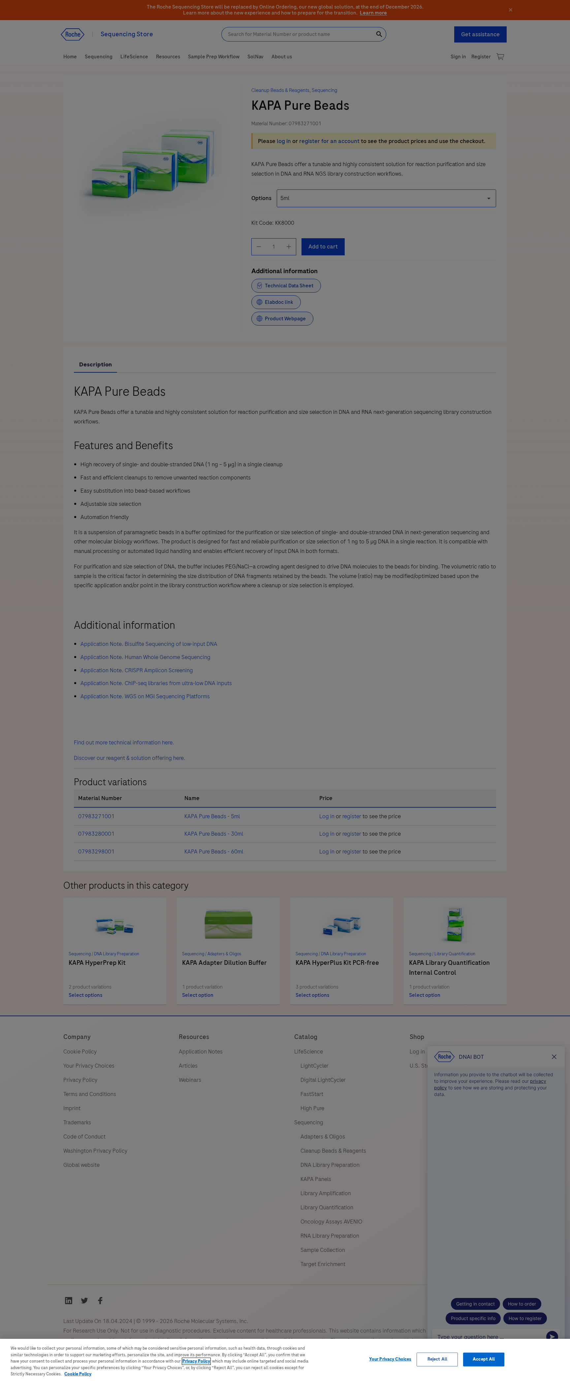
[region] (285, 1360)
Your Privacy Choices (390, 1359)
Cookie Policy (77, 1374)
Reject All (437, 1359)
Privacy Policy (196, 1361)
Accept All (484, 1359)
